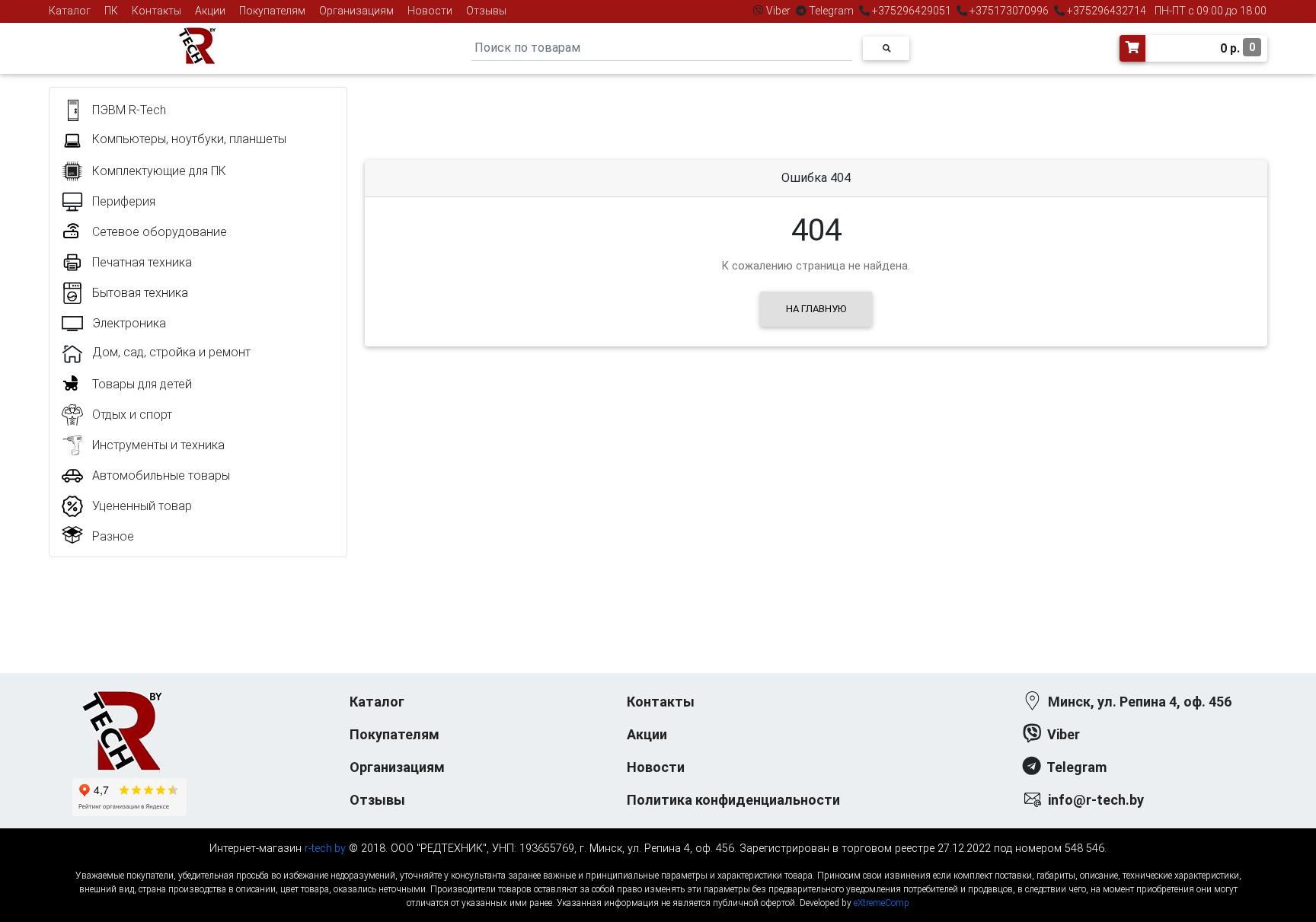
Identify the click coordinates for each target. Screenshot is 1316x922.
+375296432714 (1105, 11)
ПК (111, 11)
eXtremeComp (881, 903)
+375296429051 (911, 11)
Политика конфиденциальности (733, 800)
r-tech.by (325, 848)
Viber (778, 11)
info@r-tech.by (1096, 800)
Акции (210, 11)
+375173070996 (1008, 11)
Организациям (356, 11)
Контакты (156, 11)
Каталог (70, 11)
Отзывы (486, 11)
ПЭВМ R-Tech (129, 110)
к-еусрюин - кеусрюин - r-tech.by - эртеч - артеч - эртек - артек (658, 863)
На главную (816, 308)
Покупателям (272, 11)
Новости (429, 11)
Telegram (831, 11)
